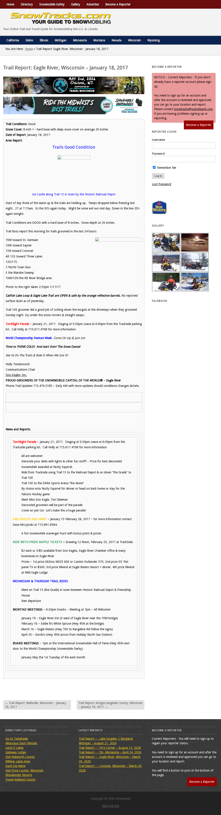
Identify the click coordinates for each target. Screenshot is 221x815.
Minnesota (80, 40)
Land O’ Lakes (14, 747)
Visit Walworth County (20, 757)
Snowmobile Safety (52, 4)
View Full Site (110, 806)
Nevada (117, 40)
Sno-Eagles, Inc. (16, 375)
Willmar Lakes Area (17, 761)
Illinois (44, 40)
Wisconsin (134, 40)
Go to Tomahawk (16, 738)
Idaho (29, 40)
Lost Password (161, 184)
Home (10, 4)
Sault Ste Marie (15, 766)
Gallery (75, 4)
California (12, 40)
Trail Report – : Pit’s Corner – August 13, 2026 (110, 747)
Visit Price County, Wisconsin (24, 770)
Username (158, 139)
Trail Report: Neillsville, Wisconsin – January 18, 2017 (35, 705)
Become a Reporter (118, 4)
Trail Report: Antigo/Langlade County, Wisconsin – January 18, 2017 (110, 705)
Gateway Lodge (15, 752)
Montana (99, 40)
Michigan (60, 40)
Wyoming (153, 40)
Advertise (93, 4)
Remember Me (166, 167)
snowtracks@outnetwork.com (193, 109)
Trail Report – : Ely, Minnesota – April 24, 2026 (110, 752)
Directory (27, 4)
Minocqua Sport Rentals (21, 743)
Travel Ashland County (20, 779)
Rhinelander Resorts (18, 775)
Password (158, 153)
